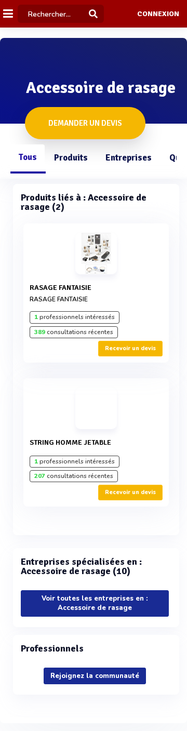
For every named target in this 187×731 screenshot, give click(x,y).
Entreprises (128, 157)
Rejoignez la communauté (94, 676)
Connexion (158, 14)
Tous (27, 157)
